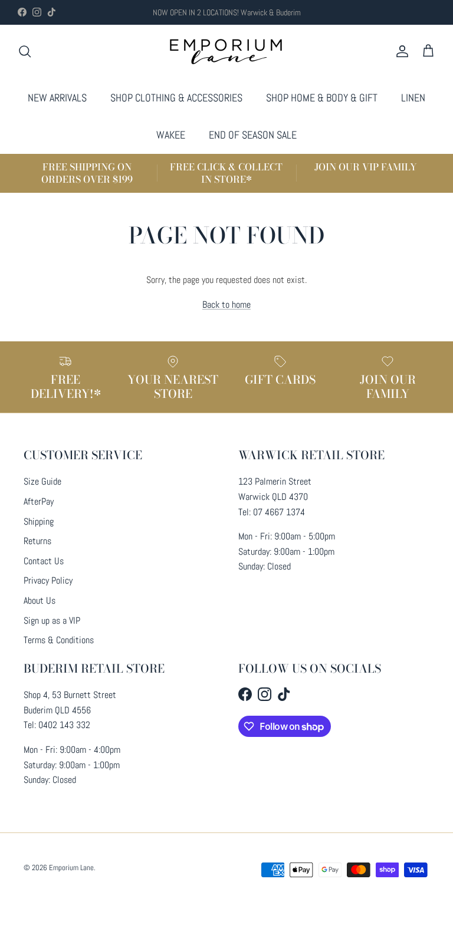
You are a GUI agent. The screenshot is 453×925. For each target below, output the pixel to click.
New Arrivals (57, 97)
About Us (39, 600)
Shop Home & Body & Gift (322, 97)
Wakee (170, 134)
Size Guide (42, 481)
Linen (413, 97)
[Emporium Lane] (226, 52)
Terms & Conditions (59, 640)
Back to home (226, 304)
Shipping (39, 521)
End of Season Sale (253, 134)
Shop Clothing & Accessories (176, 97)
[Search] (25, 51)
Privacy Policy (48, 580)
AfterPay (39, 501)
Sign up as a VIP (52, 620)
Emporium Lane (71, 868)
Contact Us (44, 561)
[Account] (399, 51)
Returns (37, 541)
